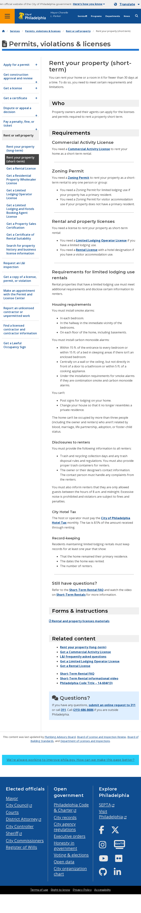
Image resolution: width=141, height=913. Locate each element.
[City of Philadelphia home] (34, 16)
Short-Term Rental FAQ (86, 590)
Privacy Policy (82, 890)
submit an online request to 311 (112, 705)
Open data (64, 862)
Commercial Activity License (89, 149)
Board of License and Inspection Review (101, 737)
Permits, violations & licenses (43, 31)
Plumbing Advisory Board (60, 737)
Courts (12, 812)
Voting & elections (71, 855)
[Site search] (136, 15)
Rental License (86, 250)
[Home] (3, 31)
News (127, 16)
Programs (96, 16)
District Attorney (22, 819)
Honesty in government (65, 845)
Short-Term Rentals (71, 595)
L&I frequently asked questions (83, 657)
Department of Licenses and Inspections (85, 741)
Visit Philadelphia (111, 813)
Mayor (12, 798)
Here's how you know (87, 4)
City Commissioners (25, 840)
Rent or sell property (78, 31)
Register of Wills (21, 847)
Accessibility (102, 890)
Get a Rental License (75, 666)
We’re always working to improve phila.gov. (71, 760)
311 (63, 710)
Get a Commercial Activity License (85, 652)
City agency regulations (65, 826)
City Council (17, 805)
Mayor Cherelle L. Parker (59, 14)
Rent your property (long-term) (83, 647)
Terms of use (39, 890)
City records (65, 817)
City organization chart (70, 871)
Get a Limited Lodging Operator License (90, 661)
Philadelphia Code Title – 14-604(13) (86, 683)
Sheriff (12, 833)
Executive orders (69, 836)
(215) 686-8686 (83, 710)
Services (82, 16)
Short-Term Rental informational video (89, 678)
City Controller (20, 826)
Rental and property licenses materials (80, 621)
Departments (112, 16)
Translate (127, 4)
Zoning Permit (78, 178)
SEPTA (105, 805)
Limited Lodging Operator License (101, 240)
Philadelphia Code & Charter (71, 807)
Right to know (60, 890)
